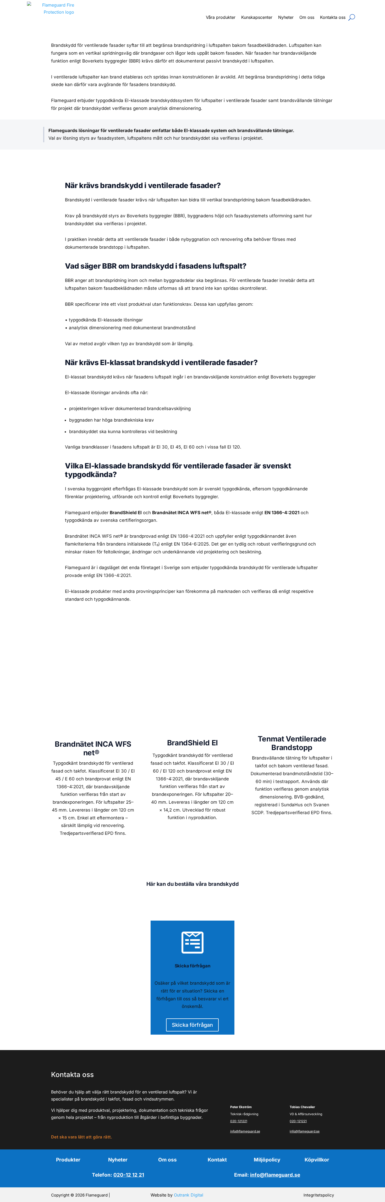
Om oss (306, 17)
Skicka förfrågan (192, 1025)
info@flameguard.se (245, 1131)
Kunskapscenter (256, 17)
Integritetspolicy (319, 1195)
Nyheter (286, 17)
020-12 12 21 (128, 1175)
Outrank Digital (188, 1195)
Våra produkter (220, 17)
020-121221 (238, 1121)
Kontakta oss (332, 17)
